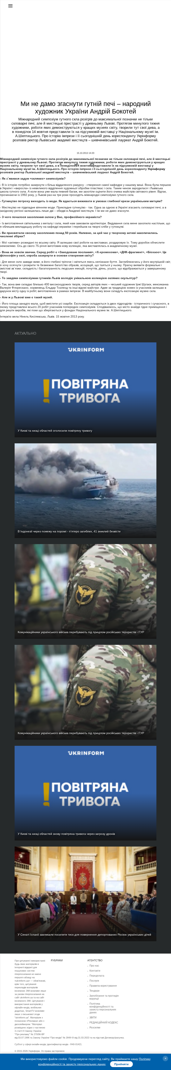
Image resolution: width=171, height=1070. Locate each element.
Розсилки (94, 1027)
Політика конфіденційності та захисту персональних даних (102, 1008)
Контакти (94, 970)
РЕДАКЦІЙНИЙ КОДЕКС (103, 1022)
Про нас (94, 965)
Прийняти (121, 1064)
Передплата (96, 975)
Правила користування (103, 985)
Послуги (94, 980)
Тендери (94, 990)
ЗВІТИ (93, 1017)
